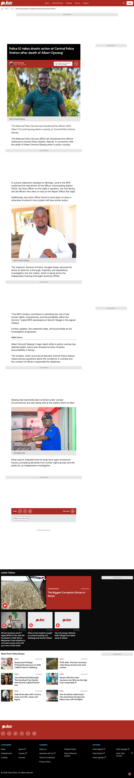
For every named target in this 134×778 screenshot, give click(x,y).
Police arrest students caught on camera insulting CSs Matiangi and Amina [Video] (40, 635)
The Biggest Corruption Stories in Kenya (66, 594)
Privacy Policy (45, 762)
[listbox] (67, 630)
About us (42, 749)
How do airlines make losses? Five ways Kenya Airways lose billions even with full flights (72, 697)
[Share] (76, 64)
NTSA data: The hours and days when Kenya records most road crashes (73, 665)
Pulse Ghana (97, 753)
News (47, 3)
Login (130, 3)
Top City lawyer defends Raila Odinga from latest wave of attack (65, 635)
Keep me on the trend (21, 518)
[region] (67, 630)
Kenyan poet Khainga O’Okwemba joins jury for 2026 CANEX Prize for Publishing (27, 665)
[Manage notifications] (129, 774)
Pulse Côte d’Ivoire (120, 754)
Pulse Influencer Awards (70, 754)
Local (12, 9)
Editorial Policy (70, 749)
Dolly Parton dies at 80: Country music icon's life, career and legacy (27, 697)
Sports (77, 3)
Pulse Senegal (121, 749)
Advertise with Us (46, 753)
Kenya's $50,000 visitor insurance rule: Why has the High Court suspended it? (73, 680)
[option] (13, 630)
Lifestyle (69, 3)
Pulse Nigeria (98, 749)
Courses (22, 757)
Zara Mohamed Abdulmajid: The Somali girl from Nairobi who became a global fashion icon (27, 681)
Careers (86, 3)
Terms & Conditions (47, 757)
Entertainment (57, 3)
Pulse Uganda (98, 757)
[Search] (124, 3)
